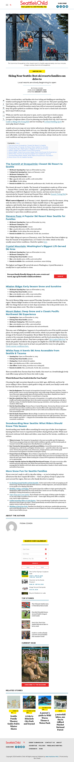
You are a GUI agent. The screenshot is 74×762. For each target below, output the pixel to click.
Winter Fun (37, 71)
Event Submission (36, 742)
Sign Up (60, 276)
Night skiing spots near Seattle (19, 494)
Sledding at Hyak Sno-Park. (18, 506)
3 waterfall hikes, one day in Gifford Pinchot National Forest (60, 722)
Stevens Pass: (14, 216)
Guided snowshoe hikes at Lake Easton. (22, 500)
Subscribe (62, 3)
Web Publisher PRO (52, 756)
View (42, 567)
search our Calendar (35, 541)
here (45, 242)
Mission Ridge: (14, 286)
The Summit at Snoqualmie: (22, 164)
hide (17, 143)
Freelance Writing (54, 745)
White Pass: (13, 350)
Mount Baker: (13, 311)
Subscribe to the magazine (35, 685)
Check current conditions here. (17, 346)
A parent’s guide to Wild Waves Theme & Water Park (45, 717)
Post (28, 567)
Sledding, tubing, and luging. (19, 489)
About (59, 742)
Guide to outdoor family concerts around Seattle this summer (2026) (39, 634)
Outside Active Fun (30, 711)
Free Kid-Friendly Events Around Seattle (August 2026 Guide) (40, 614)
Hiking (60, 711)
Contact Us (50, 742)
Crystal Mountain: (16, 246)
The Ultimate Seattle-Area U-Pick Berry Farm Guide (40, 605)
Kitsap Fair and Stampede (37, 587)
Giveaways (33, 749)
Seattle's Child (20, 756)
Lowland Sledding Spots (53, 121)
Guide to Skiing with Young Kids (17, 121)
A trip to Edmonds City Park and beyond (29, 720)
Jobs (41, 749)
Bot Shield (37, 758)
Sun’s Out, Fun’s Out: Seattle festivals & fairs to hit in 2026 (40, 624)
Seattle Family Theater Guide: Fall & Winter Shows (13, 722)
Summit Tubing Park (58, 194)
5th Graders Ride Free (57, 339)
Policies (42, 745)
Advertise (33, 745)
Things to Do (14, 711)
